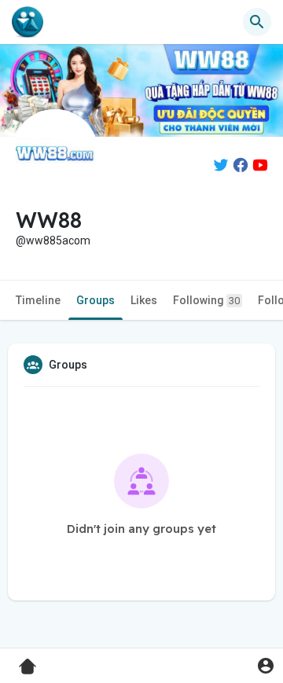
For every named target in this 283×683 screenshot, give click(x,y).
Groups (95, 300)
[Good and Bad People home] (27, 22)
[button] (265, 665)
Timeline (38, 300)
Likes (143, 300)
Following (206, 300)
